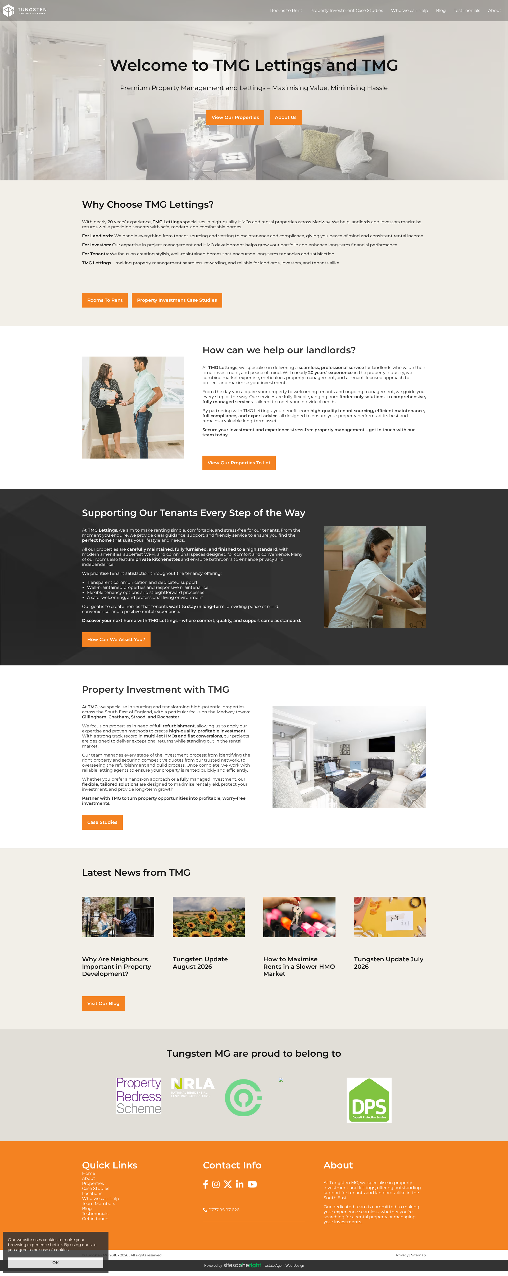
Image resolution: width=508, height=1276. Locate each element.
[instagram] (216, 1184)
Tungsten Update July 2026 (390, 937)
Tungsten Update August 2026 (209, 937)
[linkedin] (239, 1184)
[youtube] (252, 1184)
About (494, 10)
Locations (133, 1193)
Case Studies (102, 822)
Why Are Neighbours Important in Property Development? (118, 937)
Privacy (402, 1255)
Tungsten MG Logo (24, 10)
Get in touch (133, 1218)
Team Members (133, 1203)
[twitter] (228, 1184)
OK (55, 1262)
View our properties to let (239, 462)
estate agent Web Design (284, 1266)
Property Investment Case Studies (346, 10)
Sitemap (418, 1255)
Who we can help (409, 10)
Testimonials (467, 10)
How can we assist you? (116, 639)
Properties (133, 1183)
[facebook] (205, 1184)
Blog (441, 10)
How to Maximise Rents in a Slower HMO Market (299, 937)
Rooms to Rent (286, 10)
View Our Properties (235, 117)
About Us (286, 117)
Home (133, 1173)
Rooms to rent (105, 300)
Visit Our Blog (103, 1003)
